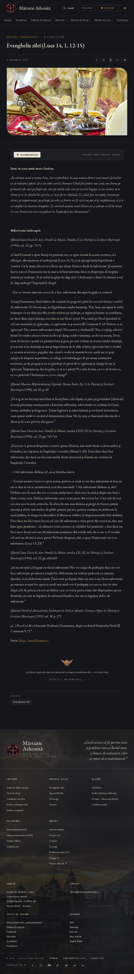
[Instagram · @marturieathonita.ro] (41, 965)
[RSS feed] (83, 965)
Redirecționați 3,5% (59, 852)
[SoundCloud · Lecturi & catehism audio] (74, 965)
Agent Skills (76, 941)
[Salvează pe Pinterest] (110, 60)
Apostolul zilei (56, 793)
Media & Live (104, 20)
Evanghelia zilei (21, 701)
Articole (61, 20)
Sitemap (74, 927)
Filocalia (11, 936)
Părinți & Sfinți (80, 20)
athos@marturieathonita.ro (84, 892)
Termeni (53, 958)
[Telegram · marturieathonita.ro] (66, 965)
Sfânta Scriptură (41, 20)
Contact (53, 840)
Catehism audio (99, 804)
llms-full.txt (75, 936)
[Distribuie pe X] (103, 60)
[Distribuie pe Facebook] (96, 60)
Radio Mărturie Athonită (104, 793)
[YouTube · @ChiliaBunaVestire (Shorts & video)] (49, 965)
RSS (72, 922)
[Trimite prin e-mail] (117, 60)
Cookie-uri (97, 958)
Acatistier (12, 941)
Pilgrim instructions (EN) (20, 835)
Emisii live (97, 787)
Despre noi (55, 835)
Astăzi (8, 20)
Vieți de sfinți (13, 793)
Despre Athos (14, 840)
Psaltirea (21, 20)
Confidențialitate (74, 958)
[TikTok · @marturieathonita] (57, 965)
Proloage (54, 798)
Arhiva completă (15, 810)
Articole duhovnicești (23, 37)
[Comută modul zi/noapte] (125, 8)
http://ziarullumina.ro (34, 640)
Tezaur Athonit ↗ (58, 863)
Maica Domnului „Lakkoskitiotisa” (25, 922)
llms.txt (73, 931)
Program (86, 8)
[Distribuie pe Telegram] (124, 60)
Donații (53, 846)
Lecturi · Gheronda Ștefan (105, 798)
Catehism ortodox (16, 798)
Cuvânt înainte (56, 829)
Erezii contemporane (17, 804)
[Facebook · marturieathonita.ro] (32, 965)
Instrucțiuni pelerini (17, 829)
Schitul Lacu (13, 846)
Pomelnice (12, 945)
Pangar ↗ (54, 857)
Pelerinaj (123, 20)
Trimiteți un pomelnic (67, 680)
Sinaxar (53, 804)
